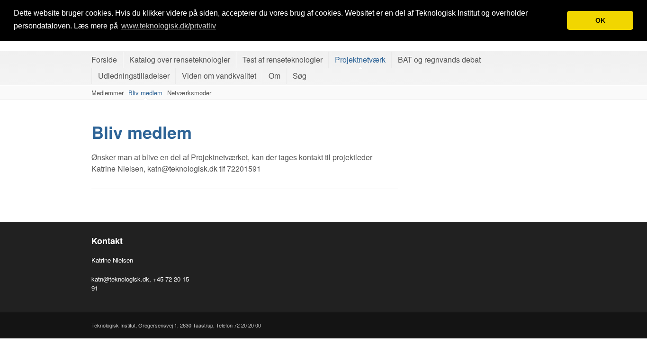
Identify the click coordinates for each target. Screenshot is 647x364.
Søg (299, 75)
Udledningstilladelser (134, 75)
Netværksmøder (189, 92)
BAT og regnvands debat (439, 59)
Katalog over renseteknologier (179, 59)
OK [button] (600, 20)
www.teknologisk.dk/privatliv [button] (168, 26)
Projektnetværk (360, 59)
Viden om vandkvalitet (219, 75)
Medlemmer (107, 92)
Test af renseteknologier (283, 59)
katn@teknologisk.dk (120, 278)
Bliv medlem (145, 92)
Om (274, 75)
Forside (104, 59)
